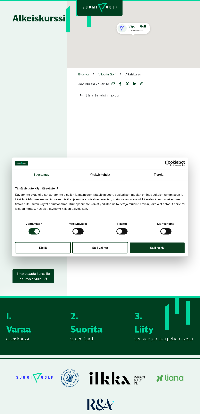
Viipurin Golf (107, 74)
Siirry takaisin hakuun (102, 95)
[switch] (78, 231)
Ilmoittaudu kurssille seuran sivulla (33, 276)
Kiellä (43, 247)
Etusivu (83, 74)
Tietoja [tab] (158, 174)
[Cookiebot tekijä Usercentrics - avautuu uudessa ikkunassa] (168, 163)
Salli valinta (100, 247)
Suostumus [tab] (41, 174)
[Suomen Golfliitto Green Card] (100, 7)
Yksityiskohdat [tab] (100, 174)
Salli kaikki (157, 247)
